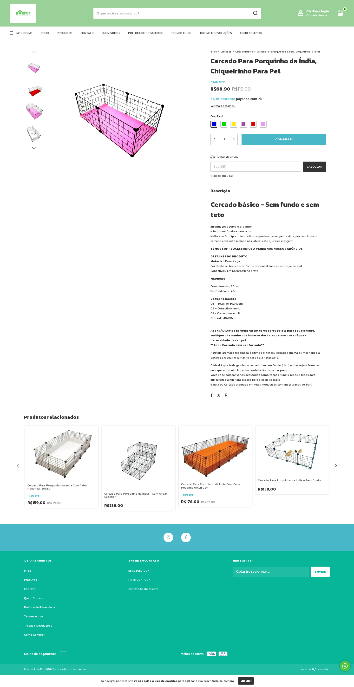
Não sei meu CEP (222, 176)
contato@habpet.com (143, 589)
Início (45, 33)
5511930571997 (138, 571)
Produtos (64, 33)
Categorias (24, 33)
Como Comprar (251, 33)
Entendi (246, 681)
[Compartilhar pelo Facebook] (211, 395)
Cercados (226, 51)
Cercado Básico (244, 51)
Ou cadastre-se (317, 15)
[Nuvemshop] (315, 669)
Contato (87, 33)
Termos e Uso (181, 33)
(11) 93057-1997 (139, 580)
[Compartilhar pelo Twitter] (218, 395)
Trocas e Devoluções (215, 33)
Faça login (321, 11)
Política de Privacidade (145, 33)
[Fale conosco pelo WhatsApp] (345, 666)
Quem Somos (111, 33)
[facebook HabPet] (186, 537)
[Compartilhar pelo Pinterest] (226, 395)
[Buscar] (255, 13)
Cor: (216, 116)
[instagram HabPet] (168, 537)
